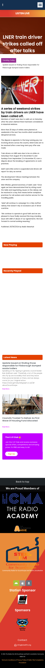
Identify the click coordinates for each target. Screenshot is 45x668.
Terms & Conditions (8, 660)
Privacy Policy (21, 660)
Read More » (6, 389)
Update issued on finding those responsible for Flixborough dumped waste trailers (21, 366)
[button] (40, 4)
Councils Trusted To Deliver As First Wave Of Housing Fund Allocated (20, 419)
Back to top (22, 481)
